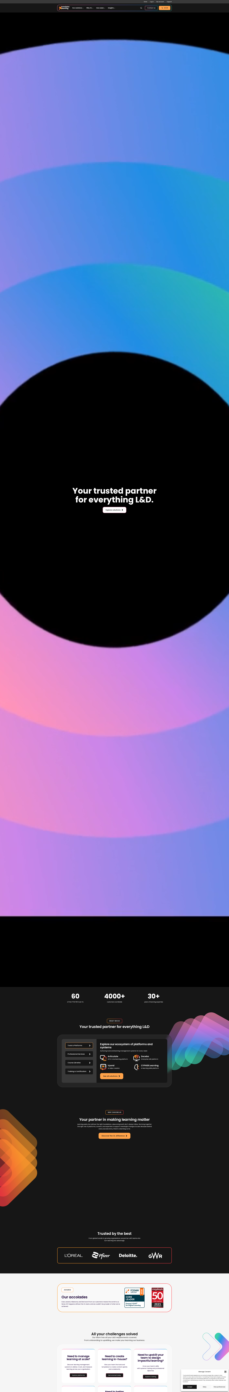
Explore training (150, 1377)
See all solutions (110, 1076)
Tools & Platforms (75, 1045)
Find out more (113, 1200)
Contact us (151, 8)
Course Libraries (74, 1063)
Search (141, 8)
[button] (225, 1372)
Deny (204, 1387)
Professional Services (76, 1054)
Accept (189, 1387)
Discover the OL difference (113, 1136)
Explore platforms (78, 1375)
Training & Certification (77, 1071)
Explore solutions (113, 510)
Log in (152, 2)
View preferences (219, 1387)
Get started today (114, 1375)
